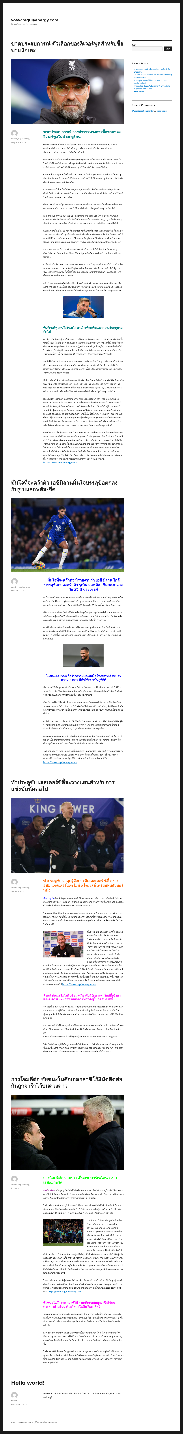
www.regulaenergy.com (34, 20)
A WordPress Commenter (143, 111)
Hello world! (27, 1382)
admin (14, 1401)
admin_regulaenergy (20, 139)
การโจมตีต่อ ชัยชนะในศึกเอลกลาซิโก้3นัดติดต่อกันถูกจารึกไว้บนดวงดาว (66, 1082)
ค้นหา (134, 45)
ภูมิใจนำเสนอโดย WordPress (45, 1422)
